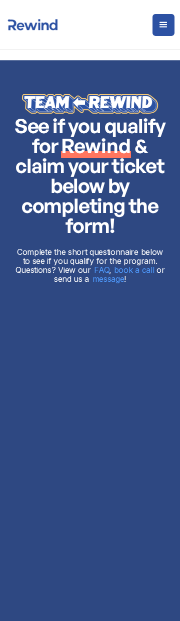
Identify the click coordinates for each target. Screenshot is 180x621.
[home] (33, 24)
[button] (163, 25)
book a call (134, 270)
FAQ (101, 270)
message (108, 279)
